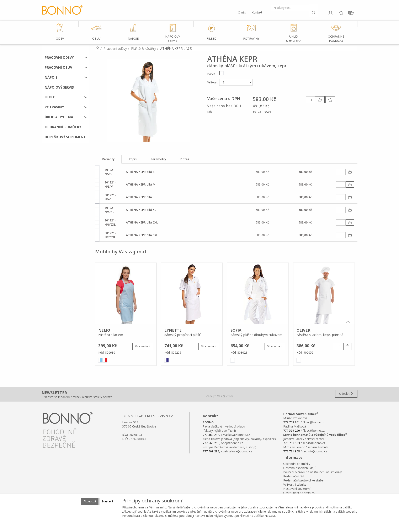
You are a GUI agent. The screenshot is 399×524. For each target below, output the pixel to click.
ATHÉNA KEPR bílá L (140, 197)
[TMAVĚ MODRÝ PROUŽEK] (166, 360)
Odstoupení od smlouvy (299, 493)
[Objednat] (350, 172)
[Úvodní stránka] (97, 48)
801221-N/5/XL (110, 210)
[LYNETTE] (191, 294)
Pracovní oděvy (59, 57)
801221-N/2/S (110, 172)
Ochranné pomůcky (63, 127)
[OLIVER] (324, 294)
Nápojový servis (59, 87)
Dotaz (184, 159)
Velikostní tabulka (295, 484)
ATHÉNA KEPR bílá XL (141, 210)
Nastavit (107, 501)
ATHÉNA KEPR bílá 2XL (142, 222)
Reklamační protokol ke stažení (304, 480)
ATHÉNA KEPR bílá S (140, 172)
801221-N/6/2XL (110, 222)
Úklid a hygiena (59, 117)
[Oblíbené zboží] (341, 12)
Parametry (158, 159)
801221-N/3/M (110, 184)
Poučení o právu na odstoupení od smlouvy (312, 472)
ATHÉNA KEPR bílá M (140, 184)
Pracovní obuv (58, 67)
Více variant (142, 346)
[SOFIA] (257, 294)
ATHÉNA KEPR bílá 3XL (142, 235)
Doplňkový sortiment (65, 137)
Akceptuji (90, 501)
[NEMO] (125, 294)
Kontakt (257, 12)
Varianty (108, 159)
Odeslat (344, 394)
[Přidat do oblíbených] (330, 99)
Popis (133, 159)
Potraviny (54, 107)
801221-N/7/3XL (110, 235)
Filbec (50, 97)
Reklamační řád (293, 476)
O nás (242, 12)
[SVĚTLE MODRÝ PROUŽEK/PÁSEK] (100, 360)
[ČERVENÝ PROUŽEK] (105, 360)
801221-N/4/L (110, 197)
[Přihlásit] (330, 12)
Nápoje (51, 77)
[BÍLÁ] (221, 73)
